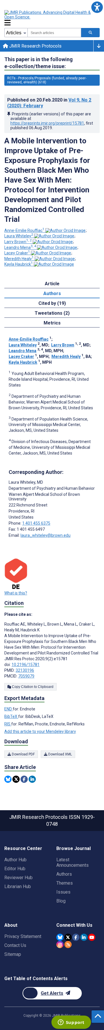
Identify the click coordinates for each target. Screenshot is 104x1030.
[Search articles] (90, 32)
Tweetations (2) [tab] (52, 313)
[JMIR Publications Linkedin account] (84, 937)
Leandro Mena (20, 247)
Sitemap (12, 954)
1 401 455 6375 (36, 523)
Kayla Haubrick (18, 264)
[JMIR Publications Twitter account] (68, 937)
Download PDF (23, 754)
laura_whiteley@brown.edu (45, 535)
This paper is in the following (38, 62)
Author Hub (15, 859)
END (8, 709)
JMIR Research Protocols (35, 46)
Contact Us (15, 945)
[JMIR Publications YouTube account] (91, 937)
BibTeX (11, 716)
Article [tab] (52, 283)
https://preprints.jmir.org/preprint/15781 (47, 123)
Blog (61, 901)
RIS (7, 724)
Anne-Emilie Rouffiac (24, 230)
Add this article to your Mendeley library (40, 731)
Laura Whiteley (18, 236)
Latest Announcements (72, 862)
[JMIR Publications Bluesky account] (60, 937)
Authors (64, 874)
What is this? (15, 593)
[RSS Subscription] (68, 944)
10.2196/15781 (26, 664)
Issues (63, 892)
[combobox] (54, 32)
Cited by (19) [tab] (52, 303)
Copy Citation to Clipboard (32, 687)
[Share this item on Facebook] (24, 779)
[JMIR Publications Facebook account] (75, 937)
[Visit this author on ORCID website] (65, 230)
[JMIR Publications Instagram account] (60, 944)
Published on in (49, 102)
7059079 (26, 676)
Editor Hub (14, 868)
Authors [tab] (52, 293)
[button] (96, 7)
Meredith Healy (19, 258)
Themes (64, 883)
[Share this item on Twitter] (16, 779)
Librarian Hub (17, 886)
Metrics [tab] (52, 323)
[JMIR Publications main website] (52, 14)
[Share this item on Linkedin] (32, 779)
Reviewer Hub (18, 877)
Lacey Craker (17, 253)
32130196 (25, 670)
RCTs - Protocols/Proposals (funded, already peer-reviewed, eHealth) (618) (46, 80)
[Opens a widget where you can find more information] (71, 1023)
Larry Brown (18, 241)
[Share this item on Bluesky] (8, 779)
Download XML (59, 754)
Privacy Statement (22, 936)
